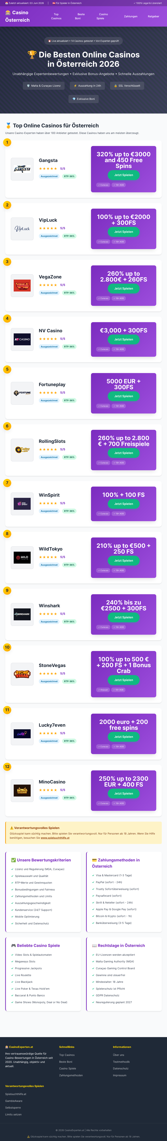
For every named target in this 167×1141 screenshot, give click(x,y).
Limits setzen (13, 1114)
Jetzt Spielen (123, 175)
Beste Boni (80, 16)
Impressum (119, 1075)
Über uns (118, 1055)
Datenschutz (121, 1068)
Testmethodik (121, 1061)
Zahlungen (130, 16)
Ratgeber (153, 16)
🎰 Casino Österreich (17, 16)
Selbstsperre (13, 1107)
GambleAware (13, 1101)
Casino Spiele (102, 16)
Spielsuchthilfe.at (15, 1094)
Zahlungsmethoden (71, 1075)
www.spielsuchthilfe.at (55, 837)
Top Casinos (56, 16)
